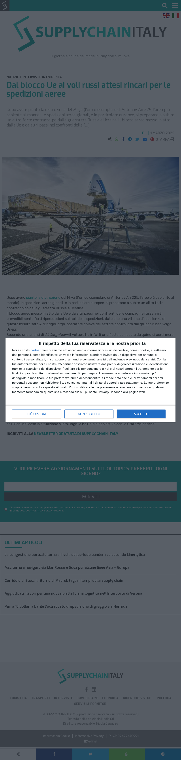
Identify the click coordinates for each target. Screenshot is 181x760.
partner (35, 350)
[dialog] (90, 380)
